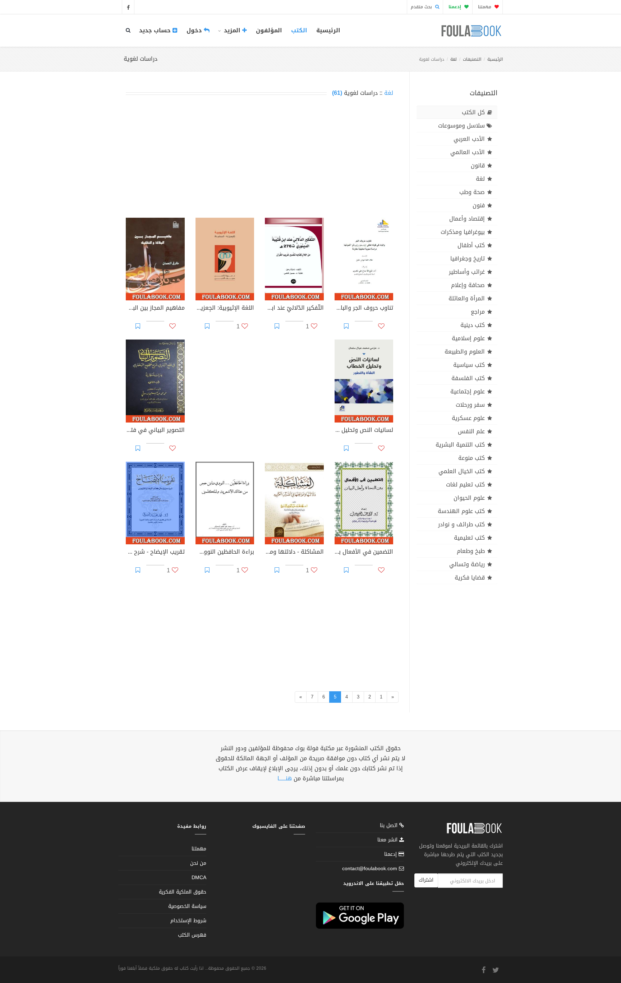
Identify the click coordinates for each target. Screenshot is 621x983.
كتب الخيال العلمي (461, 471)
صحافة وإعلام (468, 285)
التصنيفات (472, 59)
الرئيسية (328, 30)
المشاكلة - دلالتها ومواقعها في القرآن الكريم (294, 552)
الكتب (299, 30)
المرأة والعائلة (466, 298)
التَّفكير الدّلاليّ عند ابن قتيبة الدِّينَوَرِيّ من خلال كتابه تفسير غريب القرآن (294, 308)
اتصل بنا (389, 826)
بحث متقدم (422, 7)
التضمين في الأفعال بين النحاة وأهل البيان (364, 552)
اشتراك (426, 880)
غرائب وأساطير (467, 271)
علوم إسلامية (468, 338)
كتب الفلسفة (468, 378)
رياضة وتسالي (467, 564)
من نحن (198, 863)
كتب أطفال (471, 245)
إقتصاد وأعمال (467, 218)
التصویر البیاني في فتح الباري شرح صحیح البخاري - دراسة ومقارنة (155, 430)
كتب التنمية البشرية (460, 444)
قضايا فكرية (470, 577)
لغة (453, 59)
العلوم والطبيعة (465, 351)
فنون (479, 205)
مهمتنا (485, 7)
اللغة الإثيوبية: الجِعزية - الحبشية (225, 308)
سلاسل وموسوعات (461, 125)
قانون (478, 165)
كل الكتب (473, 112)
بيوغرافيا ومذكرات (463, 231)
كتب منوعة (471, 457)
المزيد (232, 30)
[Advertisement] (259, 159)
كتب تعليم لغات (465, 484)
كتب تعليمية (469, 537)
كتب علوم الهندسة (461, 511)
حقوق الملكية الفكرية (182, 892)
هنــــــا (284, 778)
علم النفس (471, 431)
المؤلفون (269, 30)
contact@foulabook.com (369, 868)
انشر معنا (388, 840)
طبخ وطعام (471, 551)
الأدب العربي (469, 138)
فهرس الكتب (192, 935)
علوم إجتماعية (467, 391)
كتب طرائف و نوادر (461, 524)
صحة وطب (472, 192)
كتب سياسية (469, 364)
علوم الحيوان (469, 497)
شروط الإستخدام (188, 921)
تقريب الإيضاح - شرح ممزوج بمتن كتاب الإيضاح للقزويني (155, 552)
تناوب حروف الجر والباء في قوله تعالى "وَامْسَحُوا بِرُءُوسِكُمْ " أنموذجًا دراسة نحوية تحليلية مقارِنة (364, 308)
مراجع (478, 311)
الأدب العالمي (467, 152)
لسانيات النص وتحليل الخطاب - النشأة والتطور (364, 430)
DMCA (199, 877)
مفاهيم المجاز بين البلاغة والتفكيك (155, 308)
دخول (195, 30)
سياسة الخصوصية (187, 906)
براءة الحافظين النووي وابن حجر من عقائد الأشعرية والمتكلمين (225, 552)
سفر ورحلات (470, 404)
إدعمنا (391, 854)
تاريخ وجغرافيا (467, 258)
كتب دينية (472, 325)
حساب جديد (155, 30)
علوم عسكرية (468, 418)
